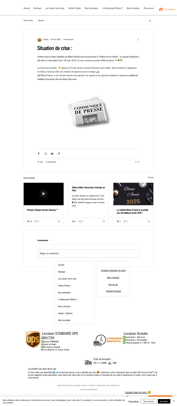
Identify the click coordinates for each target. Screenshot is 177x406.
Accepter (164, 401)
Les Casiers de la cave (67, 278)
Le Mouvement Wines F (67, 299)
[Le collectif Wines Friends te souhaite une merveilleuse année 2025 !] (133, 194)
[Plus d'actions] (138, 39)
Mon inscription (64, 320)
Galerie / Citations (65, 313)
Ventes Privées (64, 285)
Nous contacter (64, 306)
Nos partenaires (64, 292)
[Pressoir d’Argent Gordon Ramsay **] (44, 194)
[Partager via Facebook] (38, 153)
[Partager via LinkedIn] (52, 153)
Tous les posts (28, 20)
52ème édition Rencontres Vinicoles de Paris (88, 189)
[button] (150, 21)
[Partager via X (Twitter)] (45, 153)
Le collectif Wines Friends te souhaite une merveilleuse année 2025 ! (132, 211)
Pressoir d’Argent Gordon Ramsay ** (42, 210)
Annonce (41, 20)
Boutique (61, 271)
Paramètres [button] (133, 401)
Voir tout (150, 177)
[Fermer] (173, 401)
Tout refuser (148, 401)
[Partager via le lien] (59, 153)
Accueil (61, 265)
